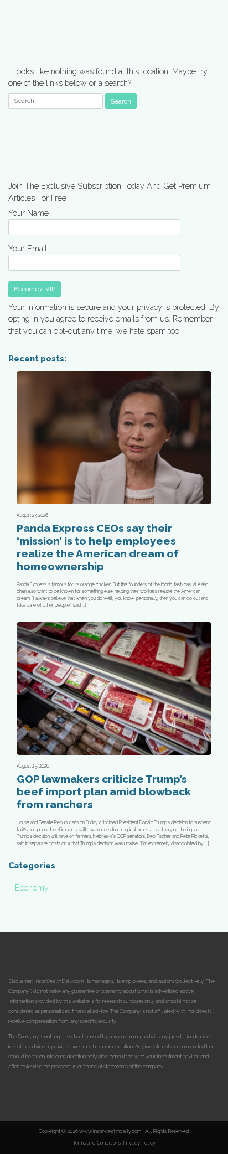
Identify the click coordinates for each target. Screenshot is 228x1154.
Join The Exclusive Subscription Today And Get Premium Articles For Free (109, 192)
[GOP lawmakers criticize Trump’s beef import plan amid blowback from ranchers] (114, 688)
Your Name (28, 213)
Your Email (27, 248)
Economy (32, 887)
